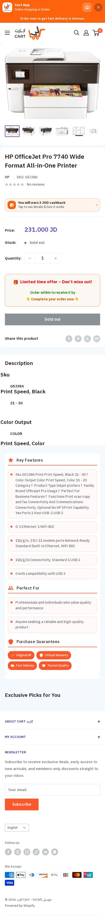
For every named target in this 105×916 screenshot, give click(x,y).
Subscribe (21, 804)
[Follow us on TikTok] (36, 851)
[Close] (98, 7)
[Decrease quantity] (30, 258)
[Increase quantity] (56, 258)
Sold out (53, 319)
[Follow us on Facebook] (8, 851)
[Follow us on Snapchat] (54, 851)
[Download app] (87, 7)
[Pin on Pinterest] (78, 338)
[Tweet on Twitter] (87, 338)
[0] (96, 33)
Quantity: (13, 258)
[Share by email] (96, 338)
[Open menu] (7, 33)
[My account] (86, 32)
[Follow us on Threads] (17, 851)
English (13, 827)
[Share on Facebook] (68, 338)
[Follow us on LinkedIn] (45, 851)
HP (7, 177)
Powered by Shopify (20, 905)
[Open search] (76, 32)
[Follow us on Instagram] (26, 851)
